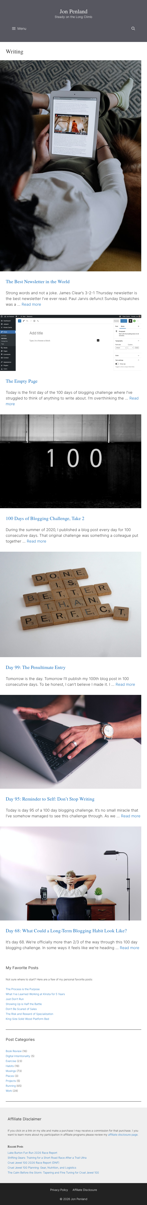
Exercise (11, 1061)
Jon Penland (73, 11)
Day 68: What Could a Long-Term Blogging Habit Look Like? (66, 930)
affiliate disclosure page (123, 1134)
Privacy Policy (59, 1190)
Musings (11, 1070)
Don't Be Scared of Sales (21, 1008)
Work (9, 1090)
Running (11, 1085)
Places (10, 1075)
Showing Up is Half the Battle (24, 1004)
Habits (10, 1066)
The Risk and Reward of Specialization (29, 1013)
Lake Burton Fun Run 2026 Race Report (32, 1152)
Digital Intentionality (18, 1056)
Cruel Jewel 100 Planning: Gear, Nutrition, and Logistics (42, 1167)
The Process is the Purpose (23, 989)
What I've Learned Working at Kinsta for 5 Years (35, 994)
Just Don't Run (15, 999)
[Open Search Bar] (133, 28)
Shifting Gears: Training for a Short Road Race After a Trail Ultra (47, 1157)
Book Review (14, 1051)
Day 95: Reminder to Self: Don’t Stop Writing (50, 799)
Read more (31, 304)
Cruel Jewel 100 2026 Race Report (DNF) (33, 1162)
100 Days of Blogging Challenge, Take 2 (45, 518)
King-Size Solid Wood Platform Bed (27, 1018)
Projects (11, 1080)
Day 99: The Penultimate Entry (36, 667)
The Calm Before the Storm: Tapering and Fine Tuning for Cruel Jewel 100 (53, 1172)
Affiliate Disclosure (85, 1190)
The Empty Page (22, 381)
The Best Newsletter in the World (38, 281)
